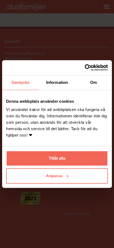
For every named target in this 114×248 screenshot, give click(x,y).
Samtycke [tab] (20, 82)
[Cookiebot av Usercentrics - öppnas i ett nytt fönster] (85, 67)
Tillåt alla (57, 158)
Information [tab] (57, 82)
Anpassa (54, 175)
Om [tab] (93, 82)
